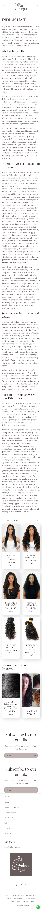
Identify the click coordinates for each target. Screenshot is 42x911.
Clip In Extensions (11, 818)
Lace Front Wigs (31, 712)
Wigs (6, 823)
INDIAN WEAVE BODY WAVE (11, 604)
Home (6, 802)
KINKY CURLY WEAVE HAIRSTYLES (31, 647)
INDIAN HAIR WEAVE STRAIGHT (10, 557)
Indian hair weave (10, 56)
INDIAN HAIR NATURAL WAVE (31, 556)
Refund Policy (9, 828)
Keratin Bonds (10, 813)
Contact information (22, 905)
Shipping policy (29, 901)
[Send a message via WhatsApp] (38, 907)
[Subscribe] (34, 755)
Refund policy (18, 898)
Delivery (7, 833)
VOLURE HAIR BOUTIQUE (19, 895)
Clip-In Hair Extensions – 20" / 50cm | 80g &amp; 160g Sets (10, 705)
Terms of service (16, 901)
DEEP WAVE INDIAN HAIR (31, 604)
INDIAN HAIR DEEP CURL (10, 646)
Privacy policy (30, 898)
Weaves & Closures (11, 807)
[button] (4, 6)
